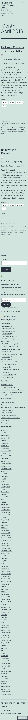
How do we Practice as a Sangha (11, 392)
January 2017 (5, 509)
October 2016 (5, 517)
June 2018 (4, 476)
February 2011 (5, 658)
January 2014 (5, 571)
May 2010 (4, 681)
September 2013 (6, 581)
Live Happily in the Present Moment (12, 390)
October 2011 (5, 638)
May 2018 (4, 479)
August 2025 (5, 430)
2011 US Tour (12, 127)
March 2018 (5, 484)
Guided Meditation (8, 364)
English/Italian (6, 333)
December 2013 (6, 574)
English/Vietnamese (8, 336)
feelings (11, 129)
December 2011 (6, 632)
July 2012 (4, 615)
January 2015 (5, 545)
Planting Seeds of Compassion (10, 418)
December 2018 (6, 463)
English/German (7, 331)
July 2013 (4, 586)
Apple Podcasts (14, 63)
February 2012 (5, 627)
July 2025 (4, 433)
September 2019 (6, 456)
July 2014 (4, 556)
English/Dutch (6, 326)
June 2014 (4, 558)
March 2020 (5, 446)
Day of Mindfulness (8, 362)
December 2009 (6, 691)
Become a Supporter (7, 280)
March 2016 (5, 530)
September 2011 (6, 640)
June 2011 (4, 648)
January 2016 (5, 535)
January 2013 (5, 599)
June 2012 (4, 617)
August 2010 (5, 673)
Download (11, 59)
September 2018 (6, 469)
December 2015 (6, 538)
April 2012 (4, 622)
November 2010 (6, 666)
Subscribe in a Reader (9, 316)
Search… (4, 259)
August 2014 (5, 553)
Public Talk (5, 367)
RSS (22, 63)
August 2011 (5, 643)
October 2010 (5, 668)
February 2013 (5, 597)
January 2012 (5, 630)
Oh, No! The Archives (8, 387)
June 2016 (4, 525)
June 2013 (4, 589)
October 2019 (5, 453)
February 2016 (5, 533)
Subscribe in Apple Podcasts (11, 311)
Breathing (16, 230)
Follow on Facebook (7, 410)
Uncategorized (5, 377)
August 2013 (5, 584)
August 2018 (5, 471)
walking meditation (6, 234)
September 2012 (6, 609)
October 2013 (5, 579)
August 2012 (5, 612)
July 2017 (4, 494)
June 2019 (4, 458)
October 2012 (5, 607)
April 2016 (4, 527)
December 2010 (6, 663)
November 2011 (6, 635)
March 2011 (4, 656)
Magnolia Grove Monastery (17, 123)
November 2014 (6, 548)
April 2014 (4, 563)
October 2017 (5, 489)
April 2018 (4, 481)
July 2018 (4, 474)
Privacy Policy (5, 710)
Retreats (3, 125)
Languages (4, 323)
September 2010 (6, 671)
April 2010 (4, 684)
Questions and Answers (9, 369)
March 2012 (5, 625)
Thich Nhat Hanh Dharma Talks (8, 5)
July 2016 (4, 522)
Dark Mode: (21, 718)
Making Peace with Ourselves (10, 395)
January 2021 (5, 438)
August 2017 (5, 492)
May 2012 (4, 620)
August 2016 (5, 520)
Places (3, 341)
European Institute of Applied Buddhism (13, 407)
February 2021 (5, 435)
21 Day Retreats (8, 374)
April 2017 (4, 502)
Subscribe (6, 304)
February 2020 (5, 448)
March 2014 (5, 566)
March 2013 (5, 594)
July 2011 (4, 645)
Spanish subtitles (7, 339)
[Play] (2, 55)
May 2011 (4, 650)
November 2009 (6, 694)
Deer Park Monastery (8, 346)
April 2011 (4, 653)
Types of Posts (6, 359)
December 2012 (6, 602)
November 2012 (6, 604)
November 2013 (6, 576)
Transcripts (4, 423)
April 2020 (4, 443)
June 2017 (4, 497)
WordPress (17, 713)
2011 (7, 127)
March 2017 (5, 504)
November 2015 (6, 540)
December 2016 (6, 512)
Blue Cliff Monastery (8, 344)
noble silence (22, 232)
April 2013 (4, 591)
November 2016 (6, 515)
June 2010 (4, 679)
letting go (17, 129)
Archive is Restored (7, 385)
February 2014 (5, 568)
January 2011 (5, 661)
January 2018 (5, 486)
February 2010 (5, 686)
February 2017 (5, 507)
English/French (7, 328)
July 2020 (4, 440)
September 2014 (6, 550)
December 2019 (6, 451)
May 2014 (4, 561)
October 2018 (5, 466)
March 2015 (5, 543)
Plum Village (6, 357)
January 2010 (5, 689)
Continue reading (12, 95)
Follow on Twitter (6, 412)
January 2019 (5, 461)
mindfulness (14, 232)
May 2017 (4, 499)
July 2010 (4, 676)
